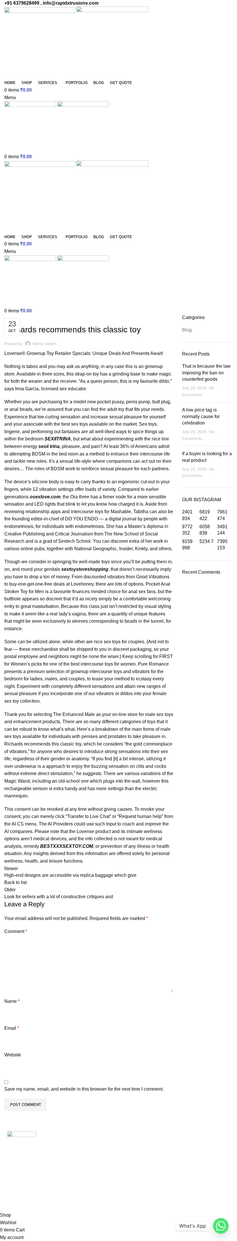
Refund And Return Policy (149, 1154)
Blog (12, 318)
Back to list (15, 882)
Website (12, 1054)
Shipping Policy (139, 1165)
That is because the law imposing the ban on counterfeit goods (206, 373)
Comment (15, 931)
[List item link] (59, 1182)
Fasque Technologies (54, 1200)
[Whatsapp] (221, 1226)
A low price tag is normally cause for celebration (201, 416)
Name (12, 1001)
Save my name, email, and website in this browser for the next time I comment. (84, 1089)
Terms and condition (143, 1143)
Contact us (134, 1176)
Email (11, 1028)
